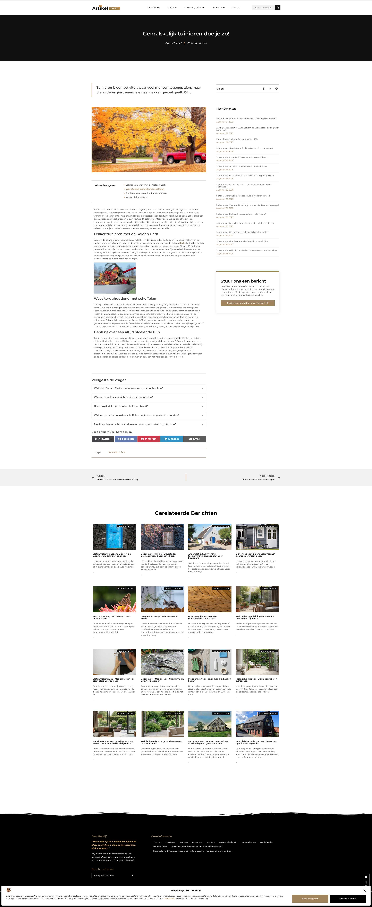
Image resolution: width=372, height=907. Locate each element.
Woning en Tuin (197, 43)
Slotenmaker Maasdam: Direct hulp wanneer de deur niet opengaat (243, 185)
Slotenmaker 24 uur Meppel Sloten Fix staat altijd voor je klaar (113, 680)
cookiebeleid (169, 898)
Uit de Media (154, 7)
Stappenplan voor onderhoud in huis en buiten (209, 680)
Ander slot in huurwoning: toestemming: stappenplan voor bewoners (205, 556)
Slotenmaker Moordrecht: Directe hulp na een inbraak (242, 157)
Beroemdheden (248, 842)
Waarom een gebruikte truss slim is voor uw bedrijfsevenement (246, 118)
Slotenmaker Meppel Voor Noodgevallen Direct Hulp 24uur (162, 680)
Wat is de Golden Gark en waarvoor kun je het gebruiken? (149, 388)
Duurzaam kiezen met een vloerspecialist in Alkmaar (202, 617)
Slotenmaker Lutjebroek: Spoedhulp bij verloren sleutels (243, 196)
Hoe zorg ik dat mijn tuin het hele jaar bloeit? (149, 406)
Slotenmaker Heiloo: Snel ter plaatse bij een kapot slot (242, 232)
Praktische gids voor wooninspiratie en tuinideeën (256, 680)
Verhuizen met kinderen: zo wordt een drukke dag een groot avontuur (208, 742)
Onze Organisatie (194, 7)
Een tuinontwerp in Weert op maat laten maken (111, 617)
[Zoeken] (277, 7)
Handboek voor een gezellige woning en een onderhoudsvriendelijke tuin (113, 742)
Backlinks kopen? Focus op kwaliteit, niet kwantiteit (197, 846)
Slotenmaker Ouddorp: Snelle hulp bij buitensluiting (241, 166)
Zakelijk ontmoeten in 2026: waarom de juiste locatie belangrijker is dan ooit (247, 129)
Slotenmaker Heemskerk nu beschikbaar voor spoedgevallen (245, 175)
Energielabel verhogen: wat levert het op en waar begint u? (256, 742)
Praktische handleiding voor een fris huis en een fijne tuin (255, 617)
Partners (172, 7)
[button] (364, 890)
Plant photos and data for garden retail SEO (237, 139)
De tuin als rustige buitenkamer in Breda (159, 617)
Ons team (170, 842)
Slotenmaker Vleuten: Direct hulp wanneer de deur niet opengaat (247, 205)
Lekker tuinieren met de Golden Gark (146, 185)
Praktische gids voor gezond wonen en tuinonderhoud (161, 742)
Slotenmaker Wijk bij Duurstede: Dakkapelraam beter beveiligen (247, 250)
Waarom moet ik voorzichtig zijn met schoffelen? (149, 397)
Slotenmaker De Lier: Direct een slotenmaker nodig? (241, 214)
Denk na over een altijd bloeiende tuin (146, 193)
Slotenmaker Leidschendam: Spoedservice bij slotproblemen (245, 223)
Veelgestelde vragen (136, 197)
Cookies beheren (348, 898)
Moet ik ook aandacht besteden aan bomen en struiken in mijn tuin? (149, 424)
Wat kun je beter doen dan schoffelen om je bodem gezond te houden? (149, 415)
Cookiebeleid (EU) (227, 842)
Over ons (157, 842)
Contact (236, 7)
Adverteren (218, 7)
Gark (181, 243)
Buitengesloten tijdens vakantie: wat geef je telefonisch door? (255, 555)
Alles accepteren (310, 898)
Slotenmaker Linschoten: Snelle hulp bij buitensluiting (242, 241)
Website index (160, 846)
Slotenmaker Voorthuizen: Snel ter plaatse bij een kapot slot (244, 148)
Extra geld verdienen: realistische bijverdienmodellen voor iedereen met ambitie (192, 851)
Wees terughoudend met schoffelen (145, 189)
